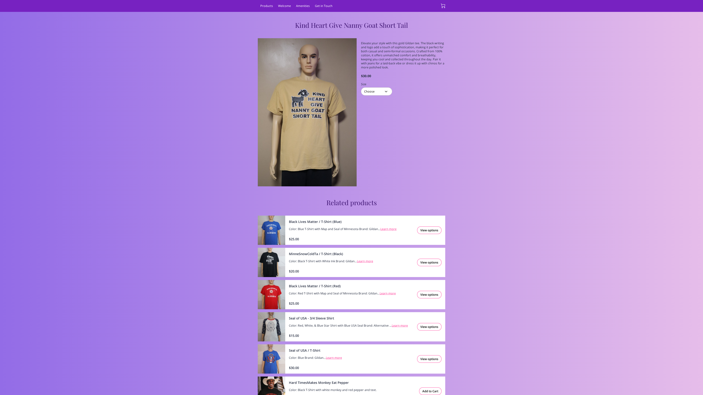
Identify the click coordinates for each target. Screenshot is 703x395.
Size (363, 84)
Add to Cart (430, 391)
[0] (443, 6)
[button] (376, 91)
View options (429, 230)
